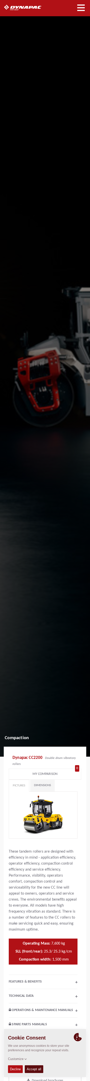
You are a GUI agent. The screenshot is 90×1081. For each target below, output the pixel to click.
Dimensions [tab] (42, 785)
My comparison (55, 773)
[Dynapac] (28, 7)
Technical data (43, 996)
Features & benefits (43, 982)
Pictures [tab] (19, 785)
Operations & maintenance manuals (44, 1010)
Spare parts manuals (44, 1025)
